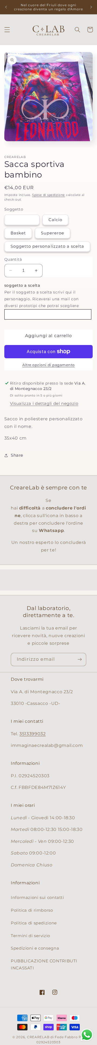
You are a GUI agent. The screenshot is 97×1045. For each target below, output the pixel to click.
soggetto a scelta (22, 285)
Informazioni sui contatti (37, 897)
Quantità (13, 259)
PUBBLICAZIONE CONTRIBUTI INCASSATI (44, 964)
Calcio (55, 219)
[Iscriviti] (80, 659)
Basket (18, 233)
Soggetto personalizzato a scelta (47, 246)
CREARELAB (38, 1037)
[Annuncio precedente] (6, 7)
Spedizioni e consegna (35, 948)
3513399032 (32, 733)
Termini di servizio (30, 935)
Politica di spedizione (34, 923)
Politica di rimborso (32, 910)
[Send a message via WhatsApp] (86, 1034)
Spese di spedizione (48, 195)
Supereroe (52, 233)
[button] (7, 29)
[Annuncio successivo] (91, 7)
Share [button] (17, 455)
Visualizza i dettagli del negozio (44, 403)
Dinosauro (22, 219)
